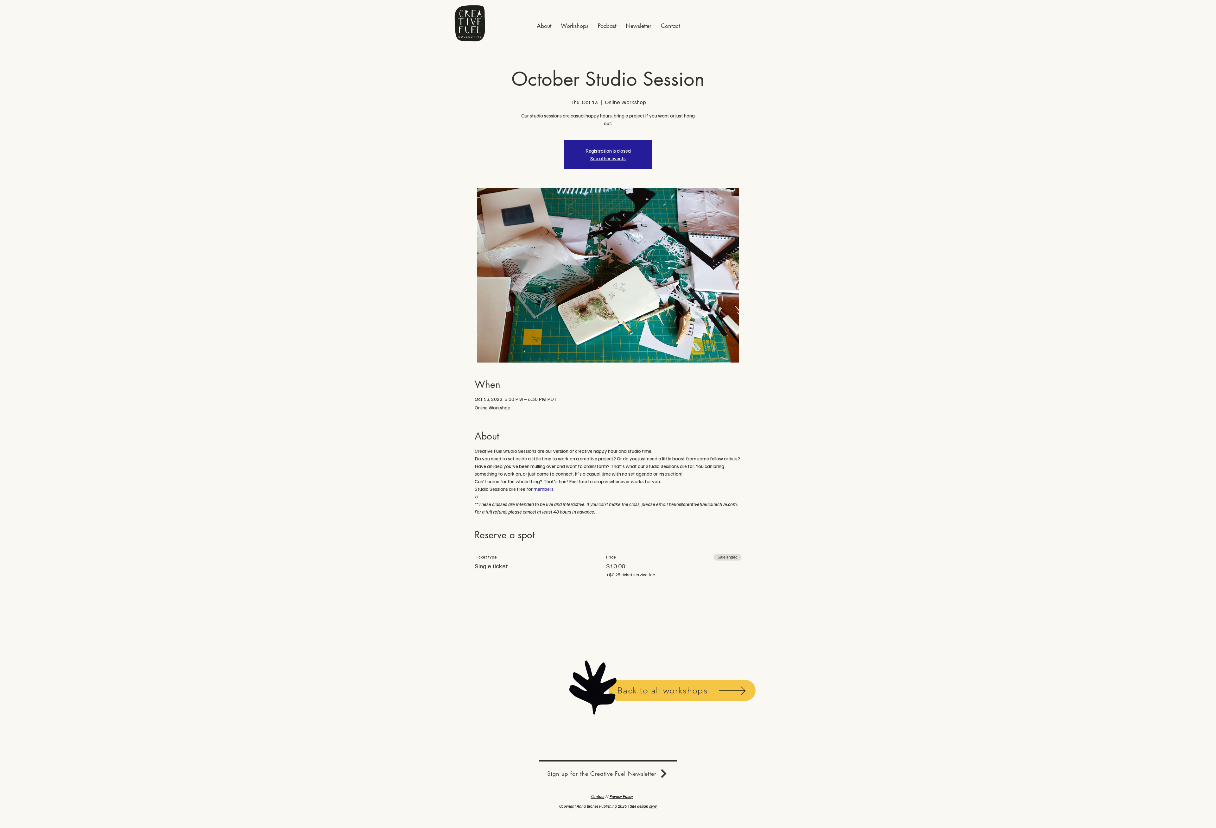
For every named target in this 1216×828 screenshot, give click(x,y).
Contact (598, 796)
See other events (608, 158)
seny (653, 806)
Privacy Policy (621, 796)
